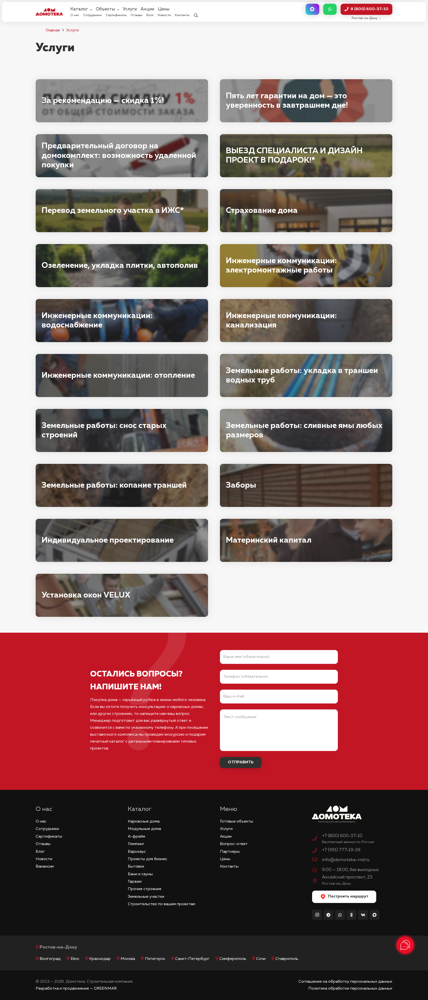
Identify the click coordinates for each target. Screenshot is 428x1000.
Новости (44, 859)
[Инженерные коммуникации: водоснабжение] (122, 320)
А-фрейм (136, 837)
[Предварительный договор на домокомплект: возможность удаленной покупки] (122, 155)
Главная (53, 30)
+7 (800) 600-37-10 (342, 836)
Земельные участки (146, 897)
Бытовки (136, 867)
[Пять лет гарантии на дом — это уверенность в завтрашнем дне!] (306, 100)
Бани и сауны (140, 874)
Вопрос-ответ (234, 844)
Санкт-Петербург (192, 959)
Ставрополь (286, 959)
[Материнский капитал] (306, 540)
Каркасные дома (144, 822)
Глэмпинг (136, 844)
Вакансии (45, 867)
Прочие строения (144, 889)
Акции (226, 837)
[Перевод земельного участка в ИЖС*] (122, 210)
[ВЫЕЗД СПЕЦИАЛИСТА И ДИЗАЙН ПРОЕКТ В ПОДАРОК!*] (306, 155)
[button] (195, 12)
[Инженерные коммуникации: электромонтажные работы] (306, 265)
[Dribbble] (374, 915)
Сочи (261, 959)
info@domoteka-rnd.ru (345, 860)
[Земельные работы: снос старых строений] (122, 430)
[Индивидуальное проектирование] (122, 540)
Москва (128, 959)
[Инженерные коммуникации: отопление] (122, 375)
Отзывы (43, 844)
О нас (41, 822)
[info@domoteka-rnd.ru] (317, 860)
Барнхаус (137, 852)
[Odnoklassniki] (351, 915)
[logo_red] (49, 12)
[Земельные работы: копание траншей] (122, 485)
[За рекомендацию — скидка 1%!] (122, 100)
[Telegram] (328, 915)
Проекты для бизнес (147, 859)
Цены (225, 859)
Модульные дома (144, 829)
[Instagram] (317, 915)
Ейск (75, 959)
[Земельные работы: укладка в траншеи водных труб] (306, 375)
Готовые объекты (236, 822)
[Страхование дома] (306, 210)
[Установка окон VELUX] (122, 595)
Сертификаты (49, 837)
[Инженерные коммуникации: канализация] (306, 320)
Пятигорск (155, 959)
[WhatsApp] (340, 915)
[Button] (312, 9)
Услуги (72, 30)
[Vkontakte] (363, 915)
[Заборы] (306, 485)
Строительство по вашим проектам (161, 904)
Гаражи (135, 882)
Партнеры (230, 852)
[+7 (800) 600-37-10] (317, 839)
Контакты (229, 867)
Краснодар (100, 959)
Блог (40, 852)
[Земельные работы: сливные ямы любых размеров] (306, 430)
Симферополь (232, 959)
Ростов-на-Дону (58, 947)
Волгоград (50, 959)
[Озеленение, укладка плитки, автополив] (122, 265)
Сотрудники (47, 829)
